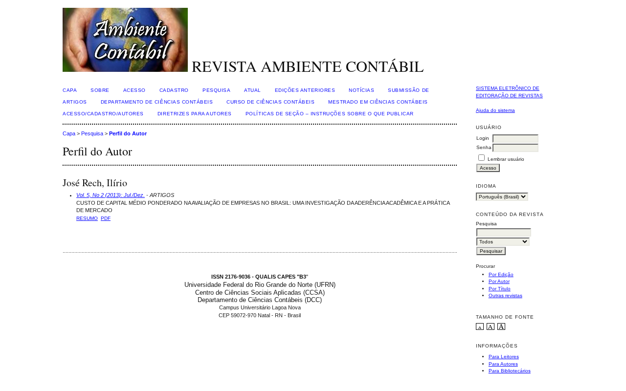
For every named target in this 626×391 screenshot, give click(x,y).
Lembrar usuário (506, 159)
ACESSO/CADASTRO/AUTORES (103, 113)
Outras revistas (505, 295)
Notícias (361, 90)
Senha (484, 147)
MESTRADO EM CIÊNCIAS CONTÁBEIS (378, 102)
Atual (252, 90)
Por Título (500, 288)
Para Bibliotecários (510, 370)
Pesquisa (216, 90)
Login (482, 138)
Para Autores (503, 364)
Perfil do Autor (128, 133)
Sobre (100, 90)
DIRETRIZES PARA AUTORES (194, 113)
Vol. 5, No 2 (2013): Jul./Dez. (110, 195)
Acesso (134, 90)
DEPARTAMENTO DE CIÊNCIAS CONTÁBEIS (157, 102)
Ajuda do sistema (495, 110)
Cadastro (174, 90)
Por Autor (499, 281)
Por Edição (501, 274)
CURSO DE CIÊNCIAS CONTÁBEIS (270, 102)
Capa (70, 90)
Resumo (87, 218)
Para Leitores (504, 356)
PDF (106, 218)
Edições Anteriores (305, 90)
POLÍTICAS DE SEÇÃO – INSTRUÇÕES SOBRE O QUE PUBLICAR (330, 113)
